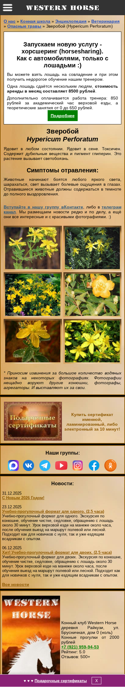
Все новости (15, 584)
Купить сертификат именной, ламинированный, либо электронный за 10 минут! (92, 421)
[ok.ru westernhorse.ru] (110, 465)
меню (7, 7)
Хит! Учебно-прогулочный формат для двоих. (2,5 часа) (57, 552)
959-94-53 (80, 647)
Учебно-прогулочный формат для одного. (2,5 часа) (53, 511)
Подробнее (63, 115)
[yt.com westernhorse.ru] (61, 465)
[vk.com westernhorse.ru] (28, 465)
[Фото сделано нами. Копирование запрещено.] (33, 248)
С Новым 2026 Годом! (23, 498)
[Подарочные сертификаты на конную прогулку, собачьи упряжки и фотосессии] (33, 439)
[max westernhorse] (13, 465)
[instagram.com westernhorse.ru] (77, 465)
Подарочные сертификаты (61, 681)
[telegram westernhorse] (45, 465)
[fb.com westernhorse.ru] (94, 465)
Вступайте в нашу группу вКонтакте (43, 207)
